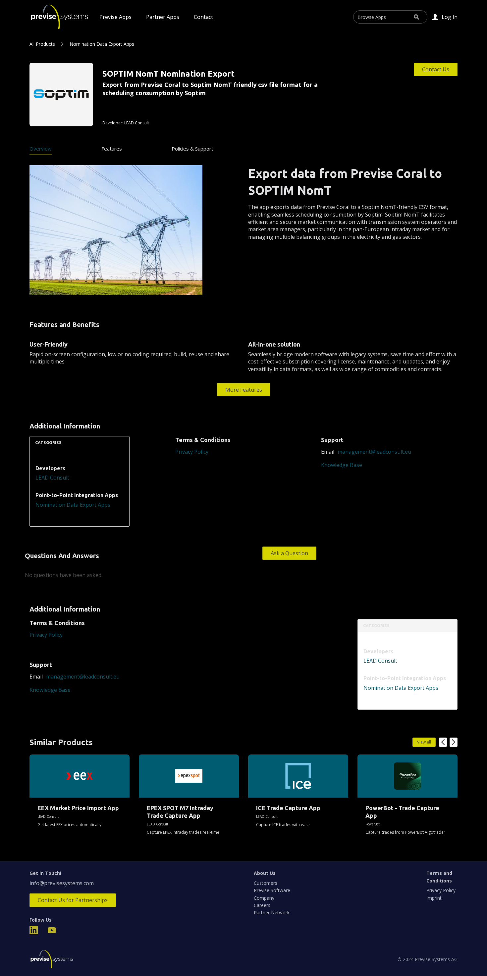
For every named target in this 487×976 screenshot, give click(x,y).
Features (111, 148)
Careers (262, 905)
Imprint (434, 898)
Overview (40, 148)
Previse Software (272, 890)
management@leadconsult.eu (374, 451)
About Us (265, 873)
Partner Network (272, 912)
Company (264, 898)
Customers (265, 883)
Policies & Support (192, 148)
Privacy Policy (191, 451)
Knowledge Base (341, 465)
